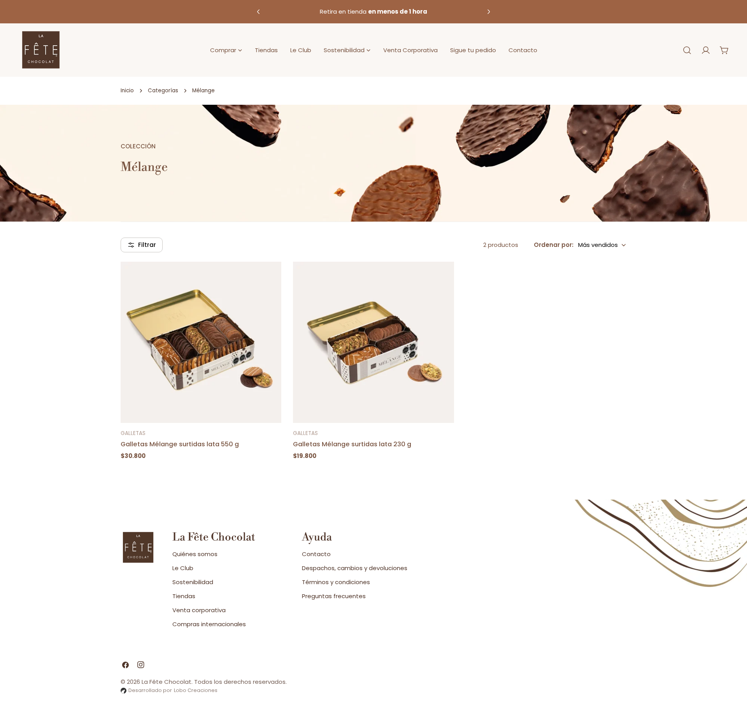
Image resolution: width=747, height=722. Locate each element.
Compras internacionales (209, 624)
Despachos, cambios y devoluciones (354, 568)
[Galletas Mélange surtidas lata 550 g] (201, 342)
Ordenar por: (553, 245)
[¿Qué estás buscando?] (687, 50)
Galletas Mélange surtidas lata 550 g (180, 444)
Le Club (182, 568)
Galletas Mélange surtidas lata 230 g (352, 444)
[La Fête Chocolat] (40, 50)
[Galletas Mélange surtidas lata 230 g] (373, 342)
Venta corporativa (199, 610)
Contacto (316, 554)
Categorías (163, 90)
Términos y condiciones (336, 582)
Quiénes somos (194, 554)
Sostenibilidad (192, 582)
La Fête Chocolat (166, 682)
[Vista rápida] (270, 278)
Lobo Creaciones (195, 690)
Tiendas (183, 596)
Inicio (127, 90)
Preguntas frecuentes (334, 596)
